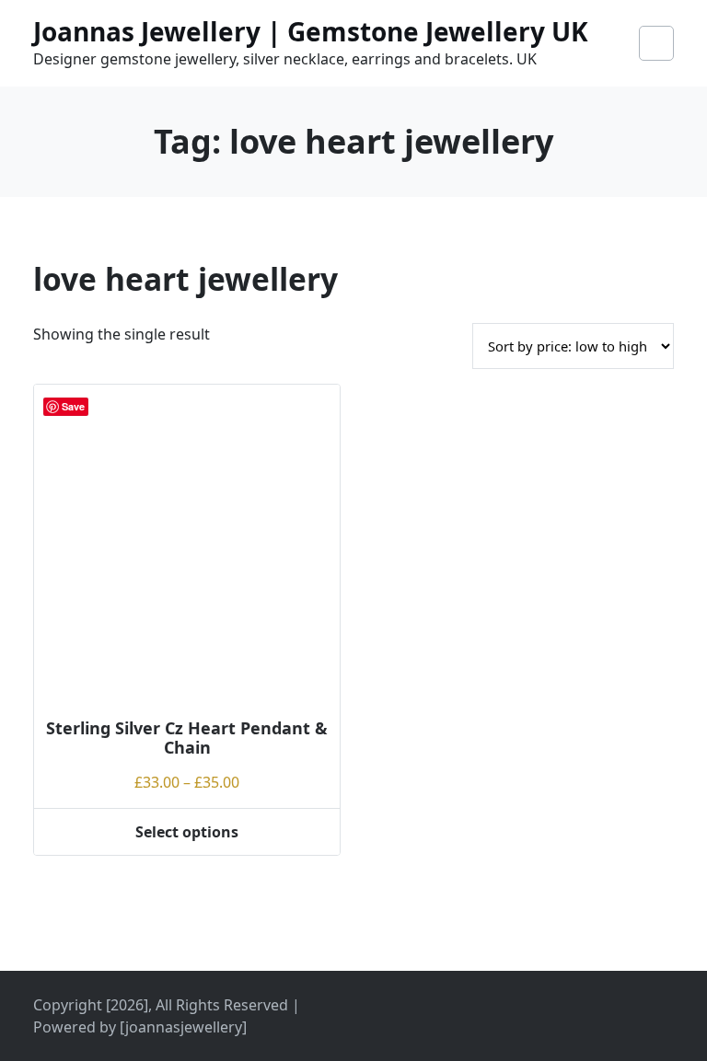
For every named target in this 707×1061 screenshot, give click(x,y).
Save (73, 406)
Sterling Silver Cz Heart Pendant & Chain (187, 738)
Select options (186, 832)
